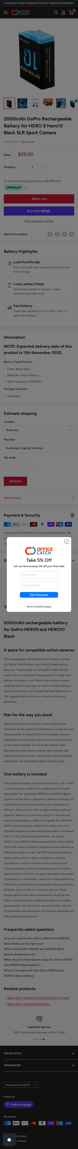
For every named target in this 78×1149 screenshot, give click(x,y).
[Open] (9, 1139)
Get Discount (39, 595)
